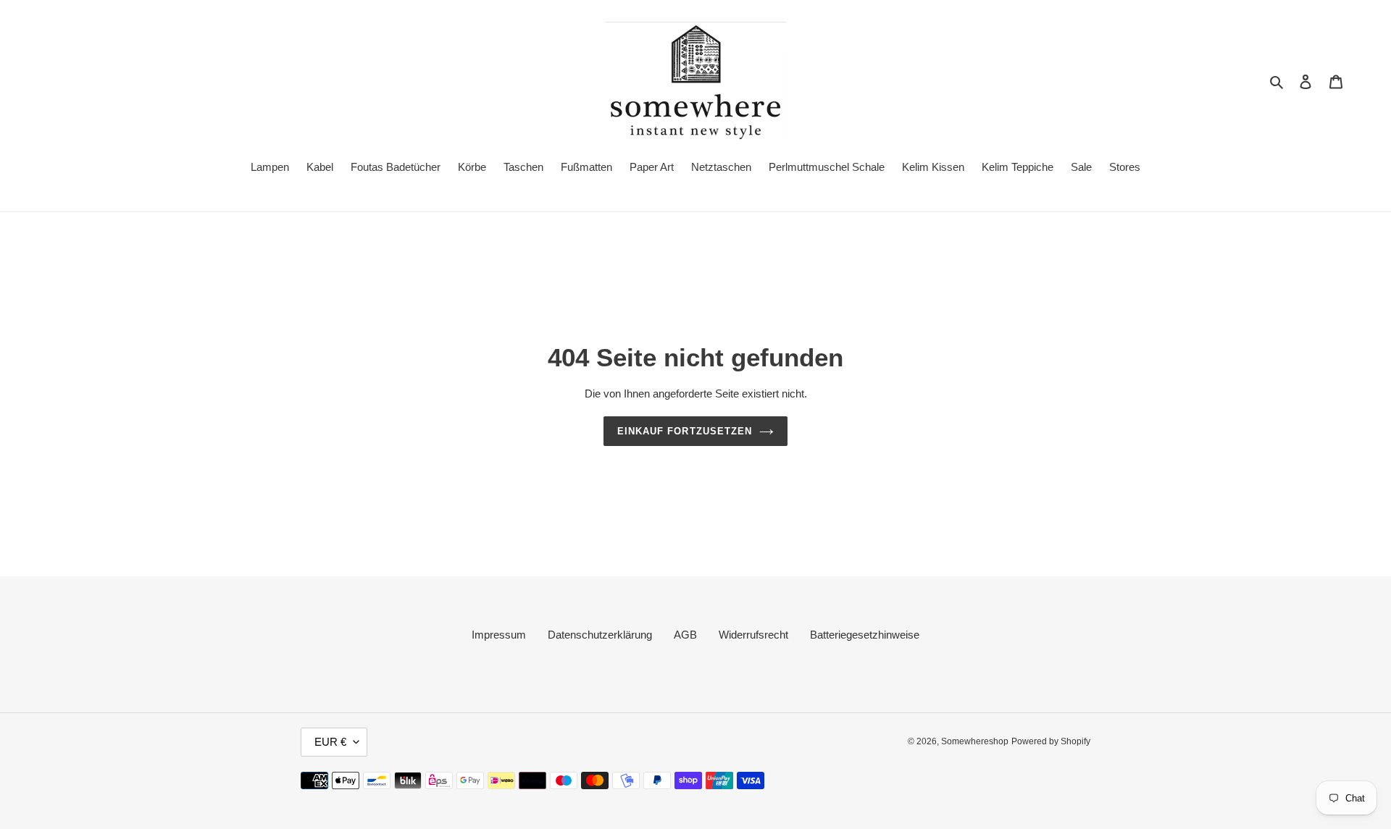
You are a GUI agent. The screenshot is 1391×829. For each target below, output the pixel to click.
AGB (685, 634)
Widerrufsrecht (753, 634)
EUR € (330, 742)
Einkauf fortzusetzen (684, 431)
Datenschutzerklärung (600, 634)
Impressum (499, 634)
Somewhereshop (974, 741)
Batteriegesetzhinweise (864, 634)
